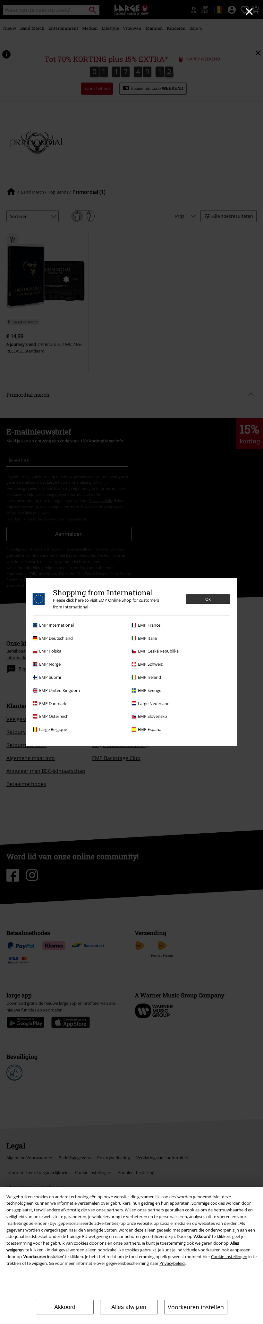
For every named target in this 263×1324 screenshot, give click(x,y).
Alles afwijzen (128, 1307)
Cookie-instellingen (229, 1256)
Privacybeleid (172, 1263)
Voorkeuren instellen (196, 1307)
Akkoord (64, 1307)
